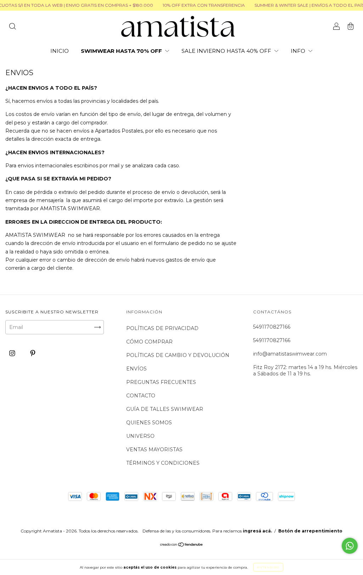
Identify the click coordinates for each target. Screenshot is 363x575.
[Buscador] (12, 27)
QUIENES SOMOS (149, 422)
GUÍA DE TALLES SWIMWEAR (164, 409)
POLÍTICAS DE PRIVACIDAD (162, 328)
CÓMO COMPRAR (149, 342)
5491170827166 (271, 327)
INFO (299, 51)
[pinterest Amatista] (33, 353)
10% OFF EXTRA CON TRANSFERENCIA (197, 5)
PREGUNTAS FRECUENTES (161, 382)
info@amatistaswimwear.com (290, 354)
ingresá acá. (257, 531)
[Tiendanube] (182, 545)
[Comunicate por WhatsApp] (350, 546)
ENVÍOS (136, 368)
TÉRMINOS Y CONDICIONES (163, 463)
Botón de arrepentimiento (310, 531)
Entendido (268, 567)
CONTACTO (140, 395)
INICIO (59, 51)
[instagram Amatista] (13, 353)
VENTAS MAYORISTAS (154, 449)
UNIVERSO (140, 436)
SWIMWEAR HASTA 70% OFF (122, 51)
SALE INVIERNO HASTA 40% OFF (227, 51)
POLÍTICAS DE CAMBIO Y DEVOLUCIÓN (177, 355)
